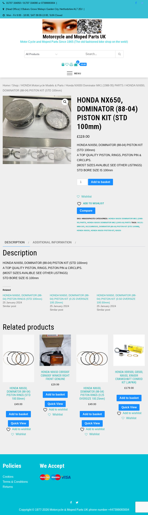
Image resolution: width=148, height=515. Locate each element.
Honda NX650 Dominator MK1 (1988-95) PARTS (94, 85)
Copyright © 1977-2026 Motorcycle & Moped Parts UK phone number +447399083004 (74, 509)
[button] (65, 102)
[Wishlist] (67, 64)
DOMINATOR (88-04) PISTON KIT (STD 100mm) (119, 226)
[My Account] (63, 64)
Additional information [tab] (52, 242)
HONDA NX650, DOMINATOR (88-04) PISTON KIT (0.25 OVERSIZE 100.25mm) (69, 299)
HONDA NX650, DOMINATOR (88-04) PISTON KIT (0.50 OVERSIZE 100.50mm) (116, 299)
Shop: (15, 85)
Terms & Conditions (15, 481)
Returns (8, 486)
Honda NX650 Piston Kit (102, 230)
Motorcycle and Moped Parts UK (74, 37)
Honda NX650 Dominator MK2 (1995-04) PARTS (109, 223)
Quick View (18, 423)
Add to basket (100, 182)
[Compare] (71, 64)
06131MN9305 (92, 226)
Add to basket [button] (18, 414)
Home (6, 85)
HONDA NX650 (83, 230)
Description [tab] (15, 242)
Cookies (8, 476)
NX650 (118, 230)
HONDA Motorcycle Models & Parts (42, 85)
